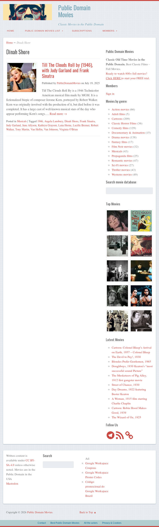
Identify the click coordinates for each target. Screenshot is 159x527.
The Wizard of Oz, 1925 (126, 417)
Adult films (118, 114)
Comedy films (120, 128)
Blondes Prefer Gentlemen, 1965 (131, 361)
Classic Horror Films (124, 123)
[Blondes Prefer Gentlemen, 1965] (141, 271)
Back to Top (86, 512)
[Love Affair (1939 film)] (141, 321)
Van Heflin (36, 129)
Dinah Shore (71, 121)
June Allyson (29, 125)
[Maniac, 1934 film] (117, 271)
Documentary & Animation (128, 132)
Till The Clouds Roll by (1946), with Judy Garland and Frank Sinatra (67, 70)
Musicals (22, 121)
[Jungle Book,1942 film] (141, 296)
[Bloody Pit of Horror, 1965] (117, 221)
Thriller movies (121, 170)
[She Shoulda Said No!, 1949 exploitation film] (141, 246)
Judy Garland (13, 125)
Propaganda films (122, 156)
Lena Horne (64, 125)
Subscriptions (82, 31)
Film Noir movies (122, 146)
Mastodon (12, 483)
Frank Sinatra (87, 121)
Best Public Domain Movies (64, 523)
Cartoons (117, 118)
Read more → (58, 114)
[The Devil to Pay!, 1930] (141, 221)
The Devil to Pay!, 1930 (126, 357)
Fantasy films (119, 142)
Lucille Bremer (81, 125)
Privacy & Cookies (111, 523)
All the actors (91, 523)
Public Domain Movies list (42, 31)
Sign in (110, 93)
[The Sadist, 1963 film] (117, 296)
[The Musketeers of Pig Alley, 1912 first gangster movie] (117, 321)
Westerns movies (122, 174)
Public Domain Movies (74, 11)
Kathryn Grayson (47, 125)
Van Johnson (51, 129)
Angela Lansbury (53, 121)
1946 (40, 121)
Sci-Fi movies (120, 165)
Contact (42, 523)
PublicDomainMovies (68, 83)
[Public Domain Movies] (27, 17)
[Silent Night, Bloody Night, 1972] (117, 246)
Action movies (120, 109)
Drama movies (120, 137)
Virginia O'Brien (68, 129)
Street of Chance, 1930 (125, 385)
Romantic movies (122, 160)
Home (10, 31)
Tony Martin (22, 129)
